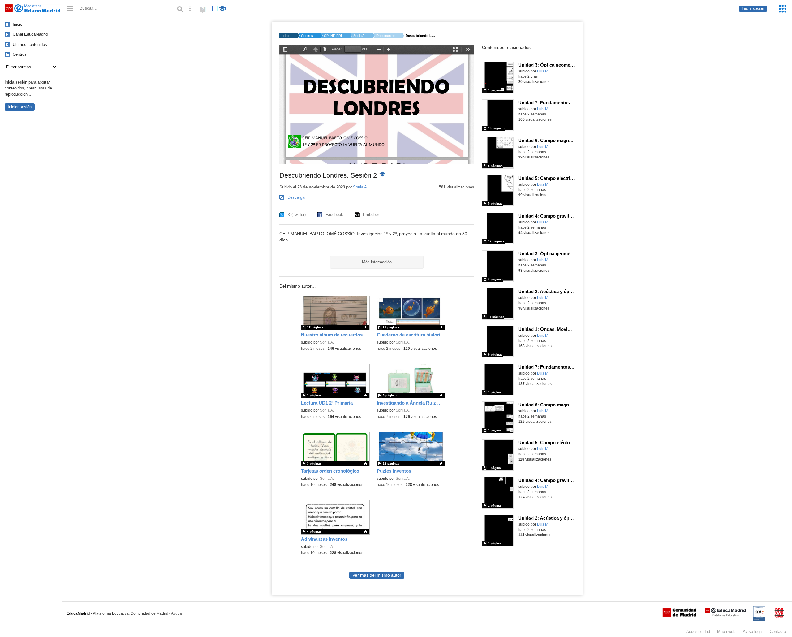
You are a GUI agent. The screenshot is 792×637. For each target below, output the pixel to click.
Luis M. (543, 71)
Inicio (17, 24)
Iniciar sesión (753, 9)
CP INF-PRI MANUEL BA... (333, 35)
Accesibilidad (698, 631)
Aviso (753, 631)
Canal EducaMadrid (30, 34)
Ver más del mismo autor (376, 575)
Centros (20, 54)
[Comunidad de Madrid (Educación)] (679, 615)
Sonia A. (359, 35)
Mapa (726, 631)
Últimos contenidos (30, 44)
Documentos (385, 35)
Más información (377, 262)
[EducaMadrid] (725, 615)
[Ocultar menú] (70, 8)
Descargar (296, 197)
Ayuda (176, 613)
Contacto (778, 631)
